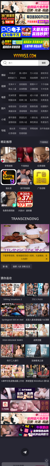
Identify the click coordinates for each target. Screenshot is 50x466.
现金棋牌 (34, 77)
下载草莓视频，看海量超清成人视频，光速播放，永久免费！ (25, 257)
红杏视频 (12, 133)
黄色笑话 (34, 122)
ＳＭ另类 (44, 89)
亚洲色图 (23, 106)
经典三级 (23, 100)
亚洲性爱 (12, 95)
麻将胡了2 (12, 77)
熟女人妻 (12, 89)
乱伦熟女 (34, 100)
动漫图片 (44, 106)
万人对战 (34, 73)
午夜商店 (23, 128)
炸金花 (23, 77)
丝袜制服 (23, 89)
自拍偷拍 (23, 84)
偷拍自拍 (23, 95)
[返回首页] (46, 460)
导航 (3, 130)
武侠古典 (44, 117)
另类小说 (23, 122)
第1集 (5, 266)
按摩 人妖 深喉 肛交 (21, 266)
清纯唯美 (23, 111)
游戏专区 (44, 73)
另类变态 (44, 100)
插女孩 (12, 128)
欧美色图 (34, 106)
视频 (3, 86)
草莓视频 (34, 128)
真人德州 (23, 73)
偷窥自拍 (12, 106)
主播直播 (34, 89)
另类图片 (44, 111)
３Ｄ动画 (44, 84)
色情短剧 (23, 133)
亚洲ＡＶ (12, 84)
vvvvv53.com (25, 56)
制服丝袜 (12, 100)
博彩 (3, 75)
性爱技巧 (44, 122)
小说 (3, 119)
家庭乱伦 (23, 117)
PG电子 (12, 73)
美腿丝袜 (12, 111)
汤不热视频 (44, 128)
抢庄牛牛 (44, 77)
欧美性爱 (44, 95)
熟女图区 (34, 111)
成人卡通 (34, 95)
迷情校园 (12, 122)
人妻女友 (34, 117)
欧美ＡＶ (34, 84)
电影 (3, 97)
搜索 (44, 63)
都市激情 (12, 117)
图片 (3, 108)
